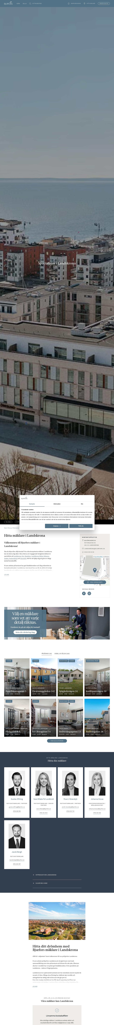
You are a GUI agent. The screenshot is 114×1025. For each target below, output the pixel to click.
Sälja (25, 3)
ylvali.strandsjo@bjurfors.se (70, 807)
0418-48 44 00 (89, 552)
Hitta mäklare (91, 3)
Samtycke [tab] (32, 504)
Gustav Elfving (17, 799)
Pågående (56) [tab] (47, 654)
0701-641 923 (97, 813)
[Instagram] (89, 593)
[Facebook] (84, 593)
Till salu (8, 522)
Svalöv (6, 558)
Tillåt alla (80, 526)
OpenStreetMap (98, 556)
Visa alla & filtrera (57, 741)
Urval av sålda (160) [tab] (62, 654)
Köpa (18, 3)
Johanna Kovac (97, 799)
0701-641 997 (17, 864)
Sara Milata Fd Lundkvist (43, 799)
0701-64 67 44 (70, 811)
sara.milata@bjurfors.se (43, 809)
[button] (95, 570)
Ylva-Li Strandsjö (70, 799)
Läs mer (6, 574)
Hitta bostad (37, 3)
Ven (23, 556)
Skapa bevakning (76, 3)
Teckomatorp (13, 558)
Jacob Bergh (17, 852)
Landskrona (17, 556)
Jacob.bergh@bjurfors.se (16, 860)
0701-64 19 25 (43, 813)
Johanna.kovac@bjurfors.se (97, 809)
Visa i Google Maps (93, 582)
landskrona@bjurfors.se (94, 548)
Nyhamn (46, 556)
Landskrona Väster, (37, 556)
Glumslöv (23, 558)
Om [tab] (82, 504)
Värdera (103, 3)
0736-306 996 (17, 811)
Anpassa (55, 526)
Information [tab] (57, 504)
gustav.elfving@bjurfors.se (17, 807)
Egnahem (28, 556)
